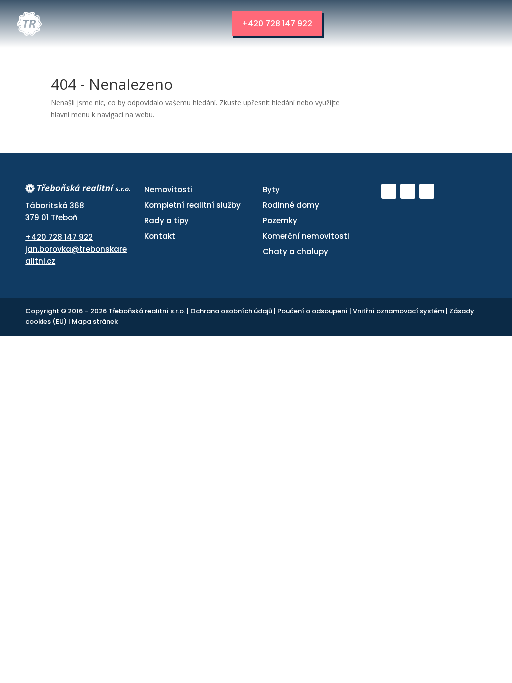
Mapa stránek (95, 321)
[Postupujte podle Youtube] (389, 191)
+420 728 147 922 (277, 24)
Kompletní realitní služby (192, 205)
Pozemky (280, 221)
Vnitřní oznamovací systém (399, 311)
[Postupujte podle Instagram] (427, 191)
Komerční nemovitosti (306, 236)
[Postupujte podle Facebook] (408, 191)
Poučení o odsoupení (314, 311)
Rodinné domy (291, 205)
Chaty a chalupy (295, 251)
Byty (271, 189)
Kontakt (160, 236)
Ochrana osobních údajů (232, 311)
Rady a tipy (166, 221)
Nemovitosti (168, 189)
